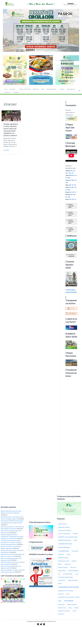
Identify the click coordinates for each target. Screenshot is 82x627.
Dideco (60, 564)
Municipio (12, 89)
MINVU (60, 583)
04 (71, 170)
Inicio (5, 89)
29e (69, 190)
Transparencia (71, 89)
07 (69, 187)
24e (69, 197)
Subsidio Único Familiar (64, 610)
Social (70, 607)
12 (72, 185)
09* (72, 187)
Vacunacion (61, 614)
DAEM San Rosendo (63, 557)
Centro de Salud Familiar (64, 533)
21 (66, 178)
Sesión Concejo (71, 604)
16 (75, 180)
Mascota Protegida (72, 580)
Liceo (76, 574)
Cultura (68, 554)
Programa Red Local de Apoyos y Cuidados (69, 597)
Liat (59, 574)
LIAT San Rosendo (67, 574)
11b (66, 173)
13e (70, 173)
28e (69, 178)
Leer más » (6, 150)
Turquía (74, 610)
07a (70, 175)
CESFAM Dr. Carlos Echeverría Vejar (67, 537)
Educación (36, 89)
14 (75, 175)
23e (67, 182)
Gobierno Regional (73, 570)
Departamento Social (63, 561)
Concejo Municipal (64, 547)
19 (75, 185)
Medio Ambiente (51, 89)
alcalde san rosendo (64, 527)
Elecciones (73, 567)
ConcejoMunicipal (63, 551)
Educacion (67, 564)
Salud (42, 89)
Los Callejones (61, 580)
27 (75, 199)
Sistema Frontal (62, 607)
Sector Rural (61, 604)
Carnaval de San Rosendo (64, 530)
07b (72, 175)
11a (74, 170)
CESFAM (75, 533)
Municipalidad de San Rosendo (68, 587)
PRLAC (68, 594)
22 (72, 199)
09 (72, 180)
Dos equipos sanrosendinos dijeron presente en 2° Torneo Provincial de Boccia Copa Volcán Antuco (11, 542)
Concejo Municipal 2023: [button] (71, 221)
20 (70, 199)
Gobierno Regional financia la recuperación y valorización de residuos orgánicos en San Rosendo (12, 536)
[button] (16, 89)
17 (75, 192)
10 (73, 192)
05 (70, 185)
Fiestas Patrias (62, 570)
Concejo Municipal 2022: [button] (71, 229)
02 (70, 180)
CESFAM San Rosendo (64, 540)
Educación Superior (63, 567)
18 (72, 173)
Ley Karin (7, 92)
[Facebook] (38, 624)
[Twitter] (41, 624)
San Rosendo (68, 601)
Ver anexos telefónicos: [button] (71, 255)
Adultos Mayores (62, 524)
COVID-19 (61, 554)
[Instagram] (44, 624)
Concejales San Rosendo (65, 543)
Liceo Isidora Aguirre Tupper (65, 577)
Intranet (62, 89)
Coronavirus (75, 551)
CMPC (75, 540)
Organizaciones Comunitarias (65, 590)
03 (70, 192)
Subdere (76, 607)
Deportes (74, 561)
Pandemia (60, 594)
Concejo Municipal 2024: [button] (71, 214)
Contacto (16, 92)
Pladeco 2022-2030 (25, 89)
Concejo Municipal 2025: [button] (71, 206)
